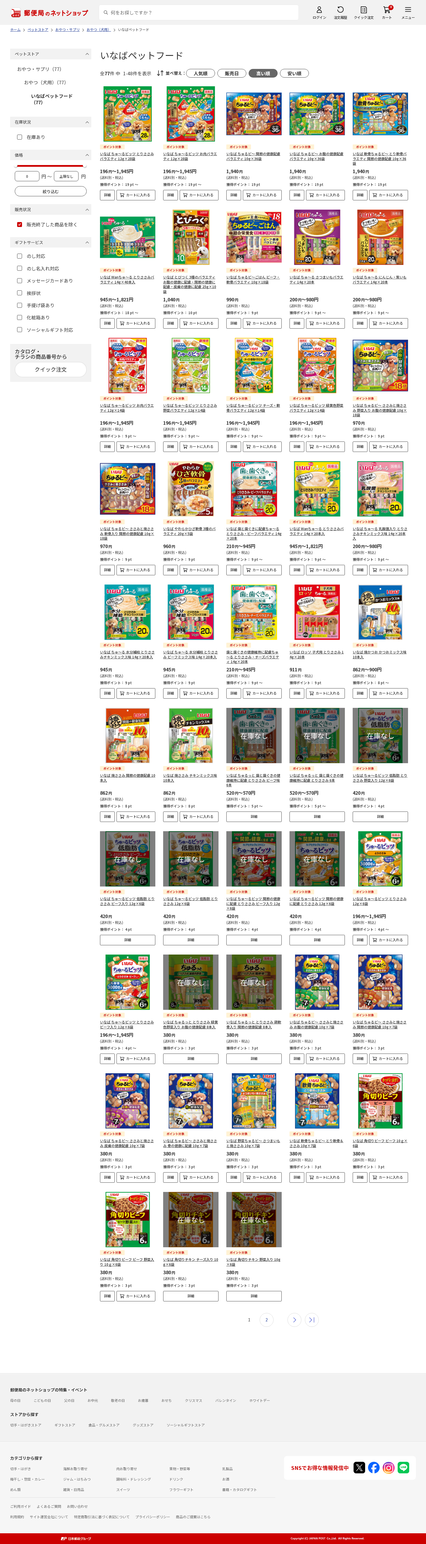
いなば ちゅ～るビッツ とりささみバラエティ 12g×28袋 (127, 156)
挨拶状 (34, 293)
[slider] (15, 165)
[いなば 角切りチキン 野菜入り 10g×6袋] (254, 1219)
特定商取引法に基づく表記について (102, 1516)
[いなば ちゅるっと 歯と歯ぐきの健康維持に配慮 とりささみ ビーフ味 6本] (254, 735)
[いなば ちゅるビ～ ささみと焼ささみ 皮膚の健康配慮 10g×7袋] (127, 1101)
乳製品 (227, 1468)
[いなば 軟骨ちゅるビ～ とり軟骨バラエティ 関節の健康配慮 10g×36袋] (380, 114)
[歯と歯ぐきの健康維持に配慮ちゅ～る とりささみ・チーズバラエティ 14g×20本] (254, 612)
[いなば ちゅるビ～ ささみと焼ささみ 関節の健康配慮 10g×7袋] (380, 982)
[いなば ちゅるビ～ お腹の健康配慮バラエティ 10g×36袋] (317, 114)
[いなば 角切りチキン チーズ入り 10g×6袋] (191, 1219)
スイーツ (123, 1489)
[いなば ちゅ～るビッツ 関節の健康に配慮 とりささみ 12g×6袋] (317, 859)
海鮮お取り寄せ (75, 1468)
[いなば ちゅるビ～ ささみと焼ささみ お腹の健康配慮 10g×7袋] (317, 982)
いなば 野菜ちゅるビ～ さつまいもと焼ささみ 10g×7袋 (253, 1143)
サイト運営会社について (49, 1516)
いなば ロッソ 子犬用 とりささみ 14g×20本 (317, 654)
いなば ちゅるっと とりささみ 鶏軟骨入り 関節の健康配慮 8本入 (253, 1024)
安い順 (294, 73)
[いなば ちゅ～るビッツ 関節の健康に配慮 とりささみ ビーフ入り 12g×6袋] (254, 859)
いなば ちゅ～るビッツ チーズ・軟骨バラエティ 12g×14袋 (253, 408)
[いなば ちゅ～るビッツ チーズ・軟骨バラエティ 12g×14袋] (254, 365)
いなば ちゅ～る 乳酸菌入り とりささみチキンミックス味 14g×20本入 (380, 533)
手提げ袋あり (40, 305)
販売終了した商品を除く (52, 224)
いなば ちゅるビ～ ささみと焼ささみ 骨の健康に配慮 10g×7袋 (190, 1143)
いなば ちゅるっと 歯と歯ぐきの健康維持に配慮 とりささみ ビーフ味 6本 (253, 780)
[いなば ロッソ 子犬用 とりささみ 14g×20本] (317, 612)
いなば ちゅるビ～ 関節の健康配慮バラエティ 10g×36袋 (253, 156)
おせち (166, 1400)
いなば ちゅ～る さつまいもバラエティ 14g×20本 (316, 279)
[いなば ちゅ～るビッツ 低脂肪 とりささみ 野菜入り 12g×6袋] (380, 735)
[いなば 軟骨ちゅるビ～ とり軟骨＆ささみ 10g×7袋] (317, 1101)
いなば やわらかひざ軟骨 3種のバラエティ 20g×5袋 (189, 531)
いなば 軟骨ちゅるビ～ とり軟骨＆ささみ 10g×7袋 (316, 1143)
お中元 (93, 1400)
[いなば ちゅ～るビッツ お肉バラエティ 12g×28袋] (191, 114)
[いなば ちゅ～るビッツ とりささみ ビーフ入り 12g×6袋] (127, 982)
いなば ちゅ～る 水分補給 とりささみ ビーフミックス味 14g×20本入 (190, 654)
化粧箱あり (38, 317)
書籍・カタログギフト (239, 1489)
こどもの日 (42, 1400)
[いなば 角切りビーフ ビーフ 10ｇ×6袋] (380, 1101)
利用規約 (17, 1516)
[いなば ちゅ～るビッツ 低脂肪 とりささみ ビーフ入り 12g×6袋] (127, 859)
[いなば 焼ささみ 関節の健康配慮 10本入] (127, 735)
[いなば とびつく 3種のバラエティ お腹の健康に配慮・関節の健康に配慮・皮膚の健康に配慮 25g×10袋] (191, 237)
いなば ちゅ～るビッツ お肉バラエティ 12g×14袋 (127, 408)
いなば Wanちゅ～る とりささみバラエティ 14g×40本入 (127, 279)
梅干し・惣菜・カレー (27, 1479)
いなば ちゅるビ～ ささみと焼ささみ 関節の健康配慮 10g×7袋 (380, 1024)
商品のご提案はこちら (193, 1516)
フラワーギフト (181, 1489)
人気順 (200, 73)
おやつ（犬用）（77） (46, 82)
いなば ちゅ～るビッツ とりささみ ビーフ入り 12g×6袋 (127, 1024)
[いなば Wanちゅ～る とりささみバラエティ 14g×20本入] (317, 489)
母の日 (15, 1400)
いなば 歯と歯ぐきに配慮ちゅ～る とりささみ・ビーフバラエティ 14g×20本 (254, 533)
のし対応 (36, 255)
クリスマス (193, 1400)
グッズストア (143, 1424)
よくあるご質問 (49, 1506)
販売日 (232, 73)
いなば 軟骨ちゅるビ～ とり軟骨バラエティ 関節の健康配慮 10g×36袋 (380, 158)
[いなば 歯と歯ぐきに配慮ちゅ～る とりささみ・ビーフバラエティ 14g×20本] (254, 489)
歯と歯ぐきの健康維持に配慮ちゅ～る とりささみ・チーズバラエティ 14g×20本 (252, 656)
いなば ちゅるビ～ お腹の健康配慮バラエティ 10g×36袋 (316, 156)
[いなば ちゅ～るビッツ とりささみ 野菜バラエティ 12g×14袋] (191, 365)
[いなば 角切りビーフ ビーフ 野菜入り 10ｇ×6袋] (127, 1219)
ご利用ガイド (20, 1506)
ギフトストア (64, 1424)
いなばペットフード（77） (52, 99)
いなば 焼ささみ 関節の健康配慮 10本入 (127, 778)
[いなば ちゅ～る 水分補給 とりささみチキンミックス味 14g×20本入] (127, 612)
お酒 (225, 1479)
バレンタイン (225, 1400)
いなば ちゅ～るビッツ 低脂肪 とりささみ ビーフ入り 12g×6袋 (127, 901)
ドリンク (176, 1479)
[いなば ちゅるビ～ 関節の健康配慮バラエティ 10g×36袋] (254, 114)
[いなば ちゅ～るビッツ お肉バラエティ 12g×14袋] (127, 365)
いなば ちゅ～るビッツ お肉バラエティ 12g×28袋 (190, 156)
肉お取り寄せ (126, 1468)
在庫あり (36, 136)
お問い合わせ (77, 1506)
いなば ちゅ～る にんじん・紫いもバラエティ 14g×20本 (380, 279)
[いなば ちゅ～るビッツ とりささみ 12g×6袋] (380, 859)
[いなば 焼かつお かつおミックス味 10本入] (380, 612)
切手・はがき (20, 1468)
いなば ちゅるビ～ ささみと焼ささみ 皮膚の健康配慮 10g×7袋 (127, 1143)
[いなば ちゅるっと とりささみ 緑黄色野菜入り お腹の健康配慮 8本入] (191, 982)
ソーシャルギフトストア (186, 1424)
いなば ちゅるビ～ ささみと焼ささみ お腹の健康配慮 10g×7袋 (316, 1024)
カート (387, 17)
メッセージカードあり (50, 280)
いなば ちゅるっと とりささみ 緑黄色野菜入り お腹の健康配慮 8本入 (190, 1024)
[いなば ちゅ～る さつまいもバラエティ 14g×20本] (317, 237)
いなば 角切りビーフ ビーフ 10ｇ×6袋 (380, 1143)
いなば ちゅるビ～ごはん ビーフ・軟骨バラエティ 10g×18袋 (253, 279)
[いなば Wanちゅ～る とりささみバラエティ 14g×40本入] (127, 237)
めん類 (15, 1489)
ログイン (319, 17)
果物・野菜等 (179, 1468)
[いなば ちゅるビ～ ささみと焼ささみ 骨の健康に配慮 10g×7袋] (191, 1101)
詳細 (107, 194)
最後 (312, 1320)
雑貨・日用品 (73, 1489)
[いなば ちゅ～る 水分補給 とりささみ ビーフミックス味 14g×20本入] (191, 612)
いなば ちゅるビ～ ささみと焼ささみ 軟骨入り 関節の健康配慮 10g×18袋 (127, 533)
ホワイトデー (259, 1400)
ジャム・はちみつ (77, 1479)
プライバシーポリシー (152, 1516)
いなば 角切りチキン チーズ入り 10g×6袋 (190, 1262)
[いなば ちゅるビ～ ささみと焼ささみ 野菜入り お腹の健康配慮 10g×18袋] (380, 365)
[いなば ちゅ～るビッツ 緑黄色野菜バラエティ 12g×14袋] (317, 365)
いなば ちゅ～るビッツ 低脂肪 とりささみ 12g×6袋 (190, 901)
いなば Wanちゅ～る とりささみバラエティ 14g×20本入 (317, 531)
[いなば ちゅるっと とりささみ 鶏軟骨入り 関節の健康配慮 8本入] (254, 982)
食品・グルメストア (104, 1424)
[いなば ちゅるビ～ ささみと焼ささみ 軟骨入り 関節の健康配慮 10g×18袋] (127, 489)
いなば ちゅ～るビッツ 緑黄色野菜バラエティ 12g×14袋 (316, 408)
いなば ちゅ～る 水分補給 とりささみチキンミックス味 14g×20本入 (127, 654)
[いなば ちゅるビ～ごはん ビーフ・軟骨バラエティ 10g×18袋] (254, 237)
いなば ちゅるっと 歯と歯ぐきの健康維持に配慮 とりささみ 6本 (316, 778)
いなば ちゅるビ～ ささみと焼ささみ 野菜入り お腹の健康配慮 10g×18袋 (380, 410)
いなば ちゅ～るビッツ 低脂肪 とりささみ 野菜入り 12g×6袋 (380, 778)
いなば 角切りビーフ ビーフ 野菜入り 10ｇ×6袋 (127, 1262)
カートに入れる (138, 194)
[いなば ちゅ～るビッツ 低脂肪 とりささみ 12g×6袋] (191, 859)
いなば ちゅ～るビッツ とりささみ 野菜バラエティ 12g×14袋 (190, 408)
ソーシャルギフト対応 (50, 329)
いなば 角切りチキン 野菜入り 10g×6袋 (253, 1262)
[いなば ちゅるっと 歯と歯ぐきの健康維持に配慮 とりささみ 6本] (317, 735)
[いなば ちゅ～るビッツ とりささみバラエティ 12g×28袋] (127, 114)
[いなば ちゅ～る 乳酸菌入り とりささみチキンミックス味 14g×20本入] (380, 489)
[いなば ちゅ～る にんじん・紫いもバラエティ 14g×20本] (380, 237)
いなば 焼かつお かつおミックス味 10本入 (380, 654)
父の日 (69, 1400)
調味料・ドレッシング (133, 1479)
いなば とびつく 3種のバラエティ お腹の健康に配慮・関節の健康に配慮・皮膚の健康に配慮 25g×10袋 (189, 284)
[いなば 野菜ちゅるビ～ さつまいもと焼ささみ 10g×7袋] (254, 1101)
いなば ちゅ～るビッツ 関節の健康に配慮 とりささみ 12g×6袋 (316, 901)
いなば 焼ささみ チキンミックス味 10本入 (190, 778)
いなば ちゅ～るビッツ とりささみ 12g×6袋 (380, 901)
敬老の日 (118, 1400)
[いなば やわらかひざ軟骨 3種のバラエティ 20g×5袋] (191, 489)
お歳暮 (143, 1400)
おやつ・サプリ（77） (40, 68)
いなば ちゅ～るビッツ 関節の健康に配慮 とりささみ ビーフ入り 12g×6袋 (253, 903)
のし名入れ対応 (43, 268)
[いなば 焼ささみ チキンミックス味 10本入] (191, 735)
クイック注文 (364, 17)
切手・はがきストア (25, 1424)
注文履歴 (340, 17)
